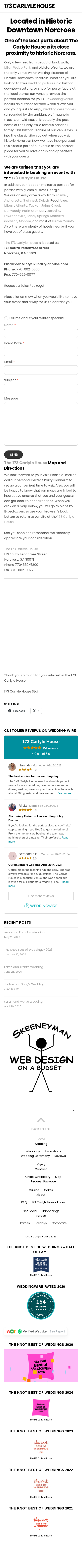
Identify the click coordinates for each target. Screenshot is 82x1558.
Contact (41, 1169)
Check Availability (37, 1177)
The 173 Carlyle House (21, 242)
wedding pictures (41, 83)
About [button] (40, 1195)
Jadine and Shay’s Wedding (24, 984)
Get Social (30, 1211)
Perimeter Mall (33, 210)
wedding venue (61, 99)
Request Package (43, 1181)
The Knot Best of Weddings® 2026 (28, 950)
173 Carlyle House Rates (48, 1202)
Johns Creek (51, 205)
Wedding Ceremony (35, 1156)
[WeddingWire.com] (41, 908)
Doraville (53, 210)
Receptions (53, 1151)
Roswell (61, 195)
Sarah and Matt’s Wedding (23, 1002)
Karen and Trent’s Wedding (23, 967)
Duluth (44, 200)
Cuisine (34, 1190)
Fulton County (63, 221)
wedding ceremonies (59, 109)
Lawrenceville (14, 216)
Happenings (50, 1211)
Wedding (40, 1144)
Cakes (48, 1190)
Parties (41, 1216)
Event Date (14, 343)
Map (58, 1177)
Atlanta (21, 205)
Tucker (34, 205)
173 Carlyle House (29, 178)
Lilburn (9, 205)
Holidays (41, 1223)
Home (41, 1139)
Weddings (33, 1151)
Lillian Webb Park (17, 67)
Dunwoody (12, 210)
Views (41, 1165)
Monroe (25, 221)
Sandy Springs (38, 216)
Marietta (57, 216)
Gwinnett (30, 200)
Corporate (59, 1223)
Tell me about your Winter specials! (36, 318)
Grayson (11, 221)
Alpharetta (12, 200)
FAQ (24, 1202)
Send (14, 454)
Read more (64, 793)
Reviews (60, 1156)
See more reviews (41, 896)
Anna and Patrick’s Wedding (24, 932)
